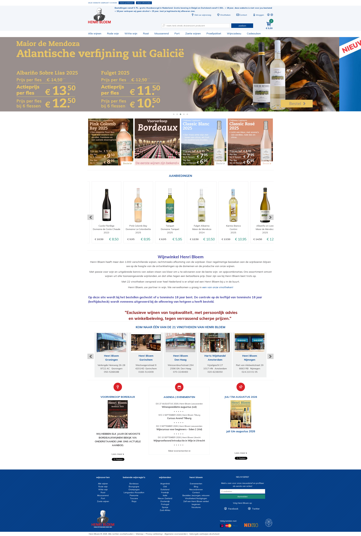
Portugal (165, 504)
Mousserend (161, 33)
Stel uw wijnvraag (202, 15)
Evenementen (196, 483)
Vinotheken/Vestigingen (196, 498)
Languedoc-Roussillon (134, 492)
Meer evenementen (178, 450)
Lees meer (117, 454)
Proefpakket (213, 33)
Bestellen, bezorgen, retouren (196, 495)
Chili (165, 486)
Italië (165, 495)
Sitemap (139, 534)
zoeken (242, 25)
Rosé (146, 33)
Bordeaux (133, 483)
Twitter (256, 508)
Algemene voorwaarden (175, 534)
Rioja (134, 501)
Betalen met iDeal (222, 526)
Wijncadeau (234, 33)
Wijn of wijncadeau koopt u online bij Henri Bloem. (101, 15)
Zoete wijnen (193, 33)
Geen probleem (126, 3)
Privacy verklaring (154, 534)
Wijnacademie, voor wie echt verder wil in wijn (268, 523)
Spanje (165, 507)
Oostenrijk (165, 501)
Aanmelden (242, 496)
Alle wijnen (94, 33)
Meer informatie (143, 3)
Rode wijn (113, 33)
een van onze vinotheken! (217, 287)
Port (177, 33)
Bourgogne (134, 486)
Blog (196, 486)
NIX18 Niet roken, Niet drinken (251, 525)
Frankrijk (165, 492)
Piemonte (134, 495)
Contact (243, 15)
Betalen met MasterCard (228, 526)
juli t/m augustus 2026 (240, 431)
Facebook (233, 508)
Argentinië (165, 483)
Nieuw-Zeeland (165, 498)
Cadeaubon (254, 33)
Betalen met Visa (235, 526)
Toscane (134, 498)
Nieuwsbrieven (196, 489)
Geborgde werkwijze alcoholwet (204, 534)
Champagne (134, 489)
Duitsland (165, 489)
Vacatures (196, 507)
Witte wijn (131, 33)
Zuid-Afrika (165, 510)
